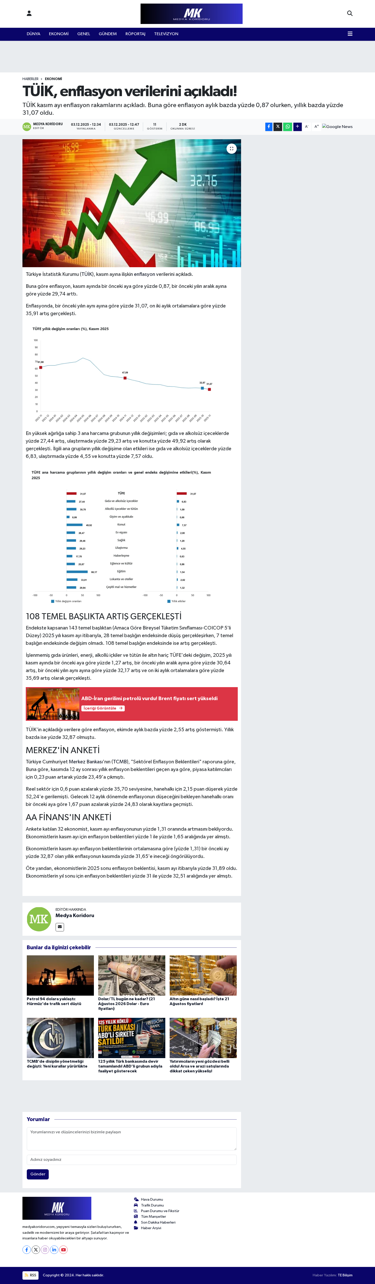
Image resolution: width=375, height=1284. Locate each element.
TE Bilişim (345, 1275)
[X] (36, 1250)
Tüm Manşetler (153, 1216)
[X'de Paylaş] (277, 127)
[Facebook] (26, 1250)
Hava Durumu (152, 1199)
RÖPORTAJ (135, 34)
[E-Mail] (60, 927)
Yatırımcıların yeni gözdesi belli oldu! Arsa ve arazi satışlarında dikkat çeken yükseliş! (199, 1066)
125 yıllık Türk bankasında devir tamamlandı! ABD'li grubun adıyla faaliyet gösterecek (130, 1066)
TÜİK (86, 274)
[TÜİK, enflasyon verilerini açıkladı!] (131, 203)
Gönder (37, 1174)
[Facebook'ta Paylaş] (268, 127)
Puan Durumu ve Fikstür (160, 1211)
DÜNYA (33, 34)
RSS (32, 1275)
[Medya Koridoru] (39, 919)
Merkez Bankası (86, 761)
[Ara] (350, 13)
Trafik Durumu (152, 1205)
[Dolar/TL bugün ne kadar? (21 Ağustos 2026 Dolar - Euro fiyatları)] (131, 975)
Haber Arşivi (151, 1228)
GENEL (83, 34)
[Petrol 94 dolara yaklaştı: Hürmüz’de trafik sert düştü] (60, 975)
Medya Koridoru (75, 915)
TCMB (120, 761)
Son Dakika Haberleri (158, 1222)
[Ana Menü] (350, 34)
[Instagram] (45, 1250)
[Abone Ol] (337, 126)
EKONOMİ (59, 34)
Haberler (30, 79)
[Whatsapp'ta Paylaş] (287, 127)
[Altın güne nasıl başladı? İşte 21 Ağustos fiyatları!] (203, 975)
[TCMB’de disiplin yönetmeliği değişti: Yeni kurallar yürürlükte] (60, 1038)
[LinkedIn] (54, 1250)
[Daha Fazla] (297, 127)
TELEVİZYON (166, 34)
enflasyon (144, 274)
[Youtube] (63, 1250)
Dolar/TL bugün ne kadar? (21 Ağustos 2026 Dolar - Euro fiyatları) (126, 1004)
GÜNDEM (108, 34)
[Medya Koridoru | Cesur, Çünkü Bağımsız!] (192, 13)
